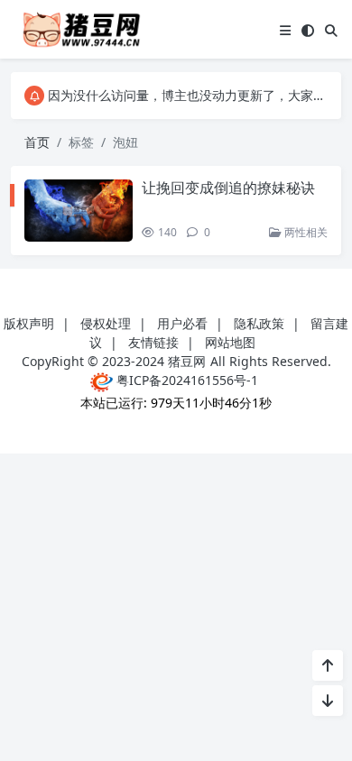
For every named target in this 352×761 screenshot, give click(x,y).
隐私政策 (259, 323)
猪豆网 (187, 361)
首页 (37, 142)
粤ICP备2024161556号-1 (185, 380)
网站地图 (230, 342)
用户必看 (182, 323)
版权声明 (29, 323)
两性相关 (305, 232)
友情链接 (153, 342)
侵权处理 (105, 323)
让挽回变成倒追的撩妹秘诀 (228, 187)
